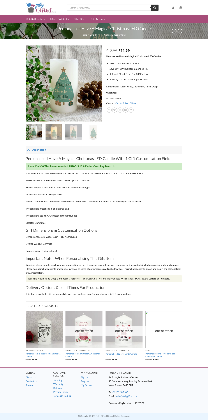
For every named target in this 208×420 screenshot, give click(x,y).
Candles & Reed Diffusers (115, 35)
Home (84, 35)
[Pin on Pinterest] (125, 110)
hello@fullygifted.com (126, 396)
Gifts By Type (96, 35)
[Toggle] (29, 149)
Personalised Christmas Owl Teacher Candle (82, 355)
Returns (57, 388)
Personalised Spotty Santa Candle (121, 353)
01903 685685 (120, 392)
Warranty (58, 384)
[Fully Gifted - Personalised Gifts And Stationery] (41, 7)
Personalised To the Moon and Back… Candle (43, 355)
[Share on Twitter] (114, 110)
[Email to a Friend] (120, 110)
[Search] (155, 8)
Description (39, 149)
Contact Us (31, 381)
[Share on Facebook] (109, 110)
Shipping (57, 380)
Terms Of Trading (62, 395)
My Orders (86, 385)
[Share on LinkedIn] (131, 110)
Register (85, 381)
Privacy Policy (60, 391)
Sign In (84, 377)
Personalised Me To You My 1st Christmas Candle (160, 355)
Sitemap (30, 385)
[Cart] (180, 7)
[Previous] (31, 83)
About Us (31, 377)
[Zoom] (30, 118)
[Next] (96, 83)
